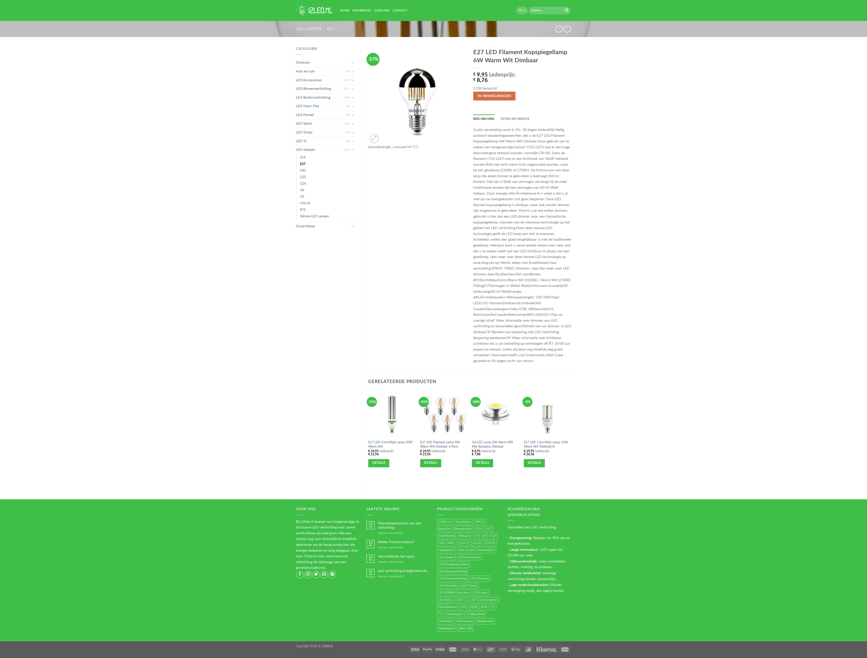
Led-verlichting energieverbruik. (403, 571)
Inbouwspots (486, 550)
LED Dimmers (480, 578)
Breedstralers (463, 529)
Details (378, 463)
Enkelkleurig (446, 536)
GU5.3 (464, 543)
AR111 (480, 522)
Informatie (361, 10)
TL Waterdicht (475, 614)
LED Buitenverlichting (313, 97)
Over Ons (381, 10)
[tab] (484, 118)
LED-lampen (308, 29)
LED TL (301, 141)
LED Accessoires (309, 80)
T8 (440, 614)
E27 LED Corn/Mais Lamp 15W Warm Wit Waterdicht (546, 444)
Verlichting (445, 621)
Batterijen (444, 529)
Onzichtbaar (305, 226)
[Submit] (566, 10)
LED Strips (304, 132)
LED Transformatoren (484, 600)
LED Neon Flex (307, 106)
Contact (400, 10)
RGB (474, 607)
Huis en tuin (305, 71)
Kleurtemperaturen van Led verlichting (399, 525)
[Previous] (368, 436)
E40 (302, 170)
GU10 (477, 543)
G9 (302, 196)
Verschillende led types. (396, 556)
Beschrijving (484, 119)
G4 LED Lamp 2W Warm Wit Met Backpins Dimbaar (492, 444)
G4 (302, 190)
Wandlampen (485, 621)
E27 (330, 29)
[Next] (571, 436)
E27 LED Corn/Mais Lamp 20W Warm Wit (390, 444)
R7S (303, 210)
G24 (303, 183)
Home (344, 10)
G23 (303, 177)
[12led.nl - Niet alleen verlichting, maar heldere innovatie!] (314, 10)
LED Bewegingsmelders (453, 564)
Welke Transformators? (396, 542)
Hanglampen (446, 550)
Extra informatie (515, 119)
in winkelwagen (494, 96)
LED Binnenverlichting (313, 89)
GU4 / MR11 (446, 543)
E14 (302, 157)
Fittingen (464, 536)
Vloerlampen (464, 621)
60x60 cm (444, 522)
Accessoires (463, 522)
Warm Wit (465, 628)
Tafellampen (454, 614)
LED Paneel (305, 115)
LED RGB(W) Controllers (454, 592)
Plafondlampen (447, 607)
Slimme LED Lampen (314, 216)
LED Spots (304, 123)
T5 (493, 607)
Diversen (303, 62)
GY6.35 (305, 203)
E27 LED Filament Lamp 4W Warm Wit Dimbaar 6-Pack (440, 444)
